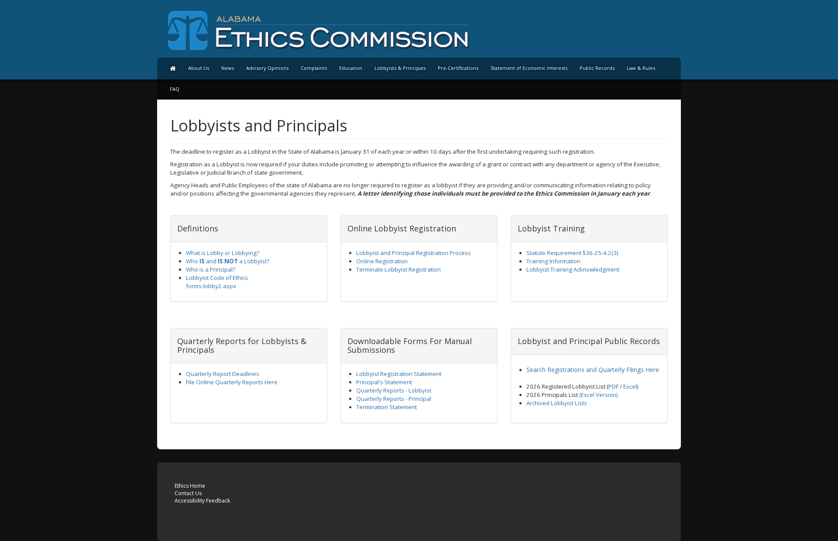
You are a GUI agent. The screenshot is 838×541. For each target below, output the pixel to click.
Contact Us (188, 493)
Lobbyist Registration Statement (398, 374)
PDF (613, 386)
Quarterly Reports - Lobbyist (393, 390)
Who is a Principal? (210, 269)
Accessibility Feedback (202, 500)
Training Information (553, 261)
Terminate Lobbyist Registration (398, 269)
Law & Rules (641, 68)
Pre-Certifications (458, 68)
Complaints (314, 68)
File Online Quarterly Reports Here (232, 382)
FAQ (174, 89)
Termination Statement (386, 407)
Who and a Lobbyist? (227, 261)
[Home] (173, 68)
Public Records (597, 68)
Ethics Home (190, 485)
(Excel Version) (598, 395)
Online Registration (382, 261)
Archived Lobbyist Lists (556, 403)
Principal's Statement (384, 382)
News (227, 68)
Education (350, 68)
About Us (198, 68)
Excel (630, 386)
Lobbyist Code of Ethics (217, 278)
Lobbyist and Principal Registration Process (413, 253)
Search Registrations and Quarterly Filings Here (592, 369)
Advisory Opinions (267, 68)
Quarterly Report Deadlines (222, 374)
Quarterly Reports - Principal (393, 399)
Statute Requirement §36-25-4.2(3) (572, 253)
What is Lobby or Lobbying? (222, 253)
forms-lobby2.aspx (211, 286)
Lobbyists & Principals (400, 68)
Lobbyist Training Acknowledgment (572, 269)
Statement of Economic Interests (529, 68)
